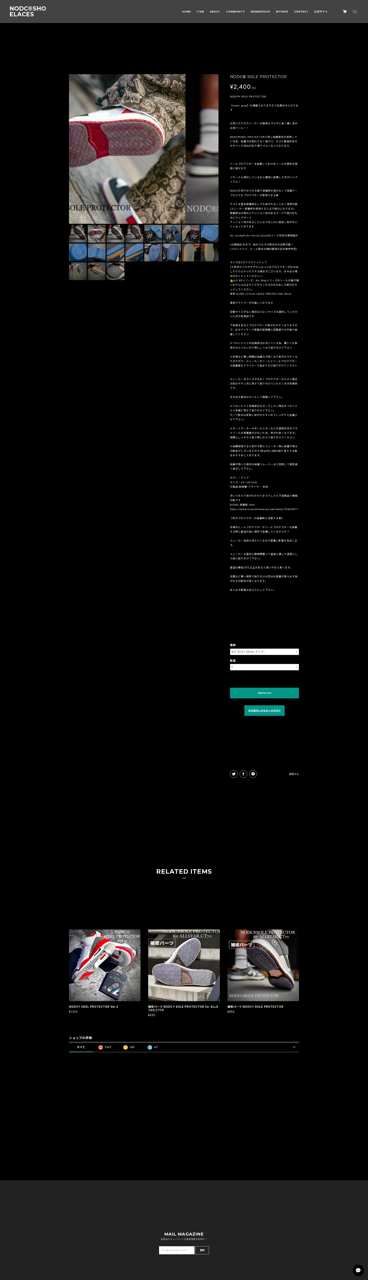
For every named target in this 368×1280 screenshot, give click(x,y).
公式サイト (321, 11)
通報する (294, 774)
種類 (233, 645)
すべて (81, 1047)
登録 (202, 1250)
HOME (186, 11)
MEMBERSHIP (260, 11)
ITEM (200, 11)
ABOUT (215, 11)
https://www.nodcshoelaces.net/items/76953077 (264, 509)
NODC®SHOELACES (28, 11)
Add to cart (264, 692)
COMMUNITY (235, 11)
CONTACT (301, 11)
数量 (233, 660)
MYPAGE (282, 11)
